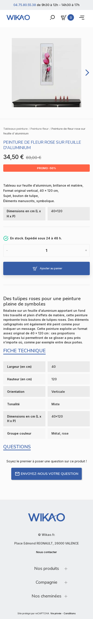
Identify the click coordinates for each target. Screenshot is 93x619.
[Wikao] (18, 17)
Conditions (69, 613)
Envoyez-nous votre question (49, 473)
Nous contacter (46, 552)
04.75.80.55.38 (24, 5)
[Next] (86, 72)
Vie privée (55, 613)
